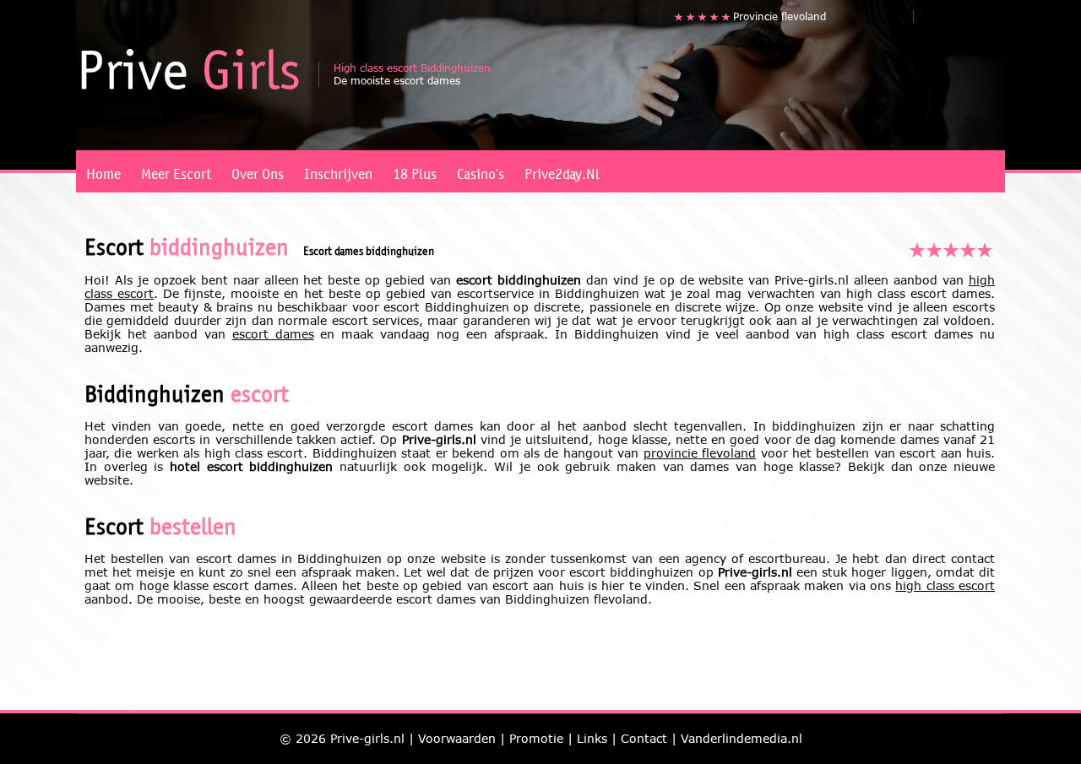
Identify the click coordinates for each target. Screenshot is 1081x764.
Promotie (536, 738)
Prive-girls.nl (367, 738)
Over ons (257, 170)
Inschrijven (338, 170)
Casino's (480, 170)
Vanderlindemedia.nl (741, 738)
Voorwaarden (457, 738)
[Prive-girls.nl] (190, 69)
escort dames (273, 334)
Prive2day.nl (562, 170)
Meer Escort (176, 170)
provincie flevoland (700, 453)
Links (592, 738)
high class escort (945, 585)
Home (103, 170)
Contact (644, 738)
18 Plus (415, 170)
